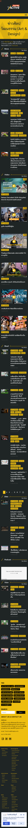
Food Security (15, 755)
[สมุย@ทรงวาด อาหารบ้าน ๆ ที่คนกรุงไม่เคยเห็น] (4, 588)
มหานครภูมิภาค (6, 704)
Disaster (13, 776)
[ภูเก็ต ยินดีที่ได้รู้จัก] (14, 214)
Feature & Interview (14, 787)
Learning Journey (14, 802)
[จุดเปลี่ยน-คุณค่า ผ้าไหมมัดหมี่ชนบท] (14, 270)
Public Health (15, 155)
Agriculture (19, 133)
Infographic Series (16, 503)
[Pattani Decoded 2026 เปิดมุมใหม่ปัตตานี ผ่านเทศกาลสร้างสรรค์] (14, 185)
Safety (13, 770)
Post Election (7, 695)
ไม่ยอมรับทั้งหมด (13, 823)
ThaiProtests (19, 698)
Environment (19, 686)
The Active (15, 45)
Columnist (14, 789)
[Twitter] (6, 739)
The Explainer (15, 799)
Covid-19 (13, 766)
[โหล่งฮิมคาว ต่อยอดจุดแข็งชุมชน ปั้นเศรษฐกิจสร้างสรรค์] (4, 605)
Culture (13, 53)
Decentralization (16, 606)
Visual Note (4, 801)
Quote (13, 791)
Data (2, 794)
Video (12, 794)
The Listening (6, 701)
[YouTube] (10, 739)
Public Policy (19, 695)
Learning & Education (17, 438)
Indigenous (22, 636)
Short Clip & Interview (14, 797)
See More (24, 50)
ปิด (21, 823)
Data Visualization (5, 797)
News (2, 785)
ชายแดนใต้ (17, 701)
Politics (13, 92)
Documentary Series (15, 807)
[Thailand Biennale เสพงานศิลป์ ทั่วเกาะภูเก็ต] (14, 241)
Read (12, 785)
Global (21, 501)
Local (20, 113)
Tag (2, 683)
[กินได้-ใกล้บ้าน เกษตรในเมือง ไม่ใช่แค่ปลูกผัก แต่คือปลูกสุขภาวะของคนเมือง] (4, 134)
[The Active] (13, 7)
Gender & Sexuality (14, 762)
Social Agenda (7, 698)
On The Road (15, 804)
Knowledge (4, 803)
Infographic (4, 799)
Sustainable (22, 135)
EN (21, 814)
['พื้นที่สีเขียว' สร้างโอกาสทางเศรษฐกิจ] (4, 548)
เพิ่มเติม (5, 820)
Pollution (18, 412)
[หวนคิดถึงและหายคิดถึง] (4, 637)
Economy (13, 463)
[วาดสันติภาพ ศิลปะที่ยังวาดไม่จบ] (14, 296)
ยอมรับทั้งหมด (6, 823)
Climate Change (15, 778)
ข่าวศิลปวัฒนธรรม (8, 42)
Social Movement (15, 95)
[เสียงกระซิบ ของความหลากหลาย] (4, 665)
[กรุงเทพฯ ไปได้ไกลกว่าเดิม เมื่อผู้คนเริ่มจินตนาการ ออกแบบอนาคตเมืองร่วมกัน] (4, 112)
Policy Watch (19, 692)
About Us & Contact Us (11, 717)
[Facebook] (2, 739)
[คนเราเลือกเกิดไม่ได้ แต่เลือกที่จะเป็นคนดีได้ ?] (14, 323)
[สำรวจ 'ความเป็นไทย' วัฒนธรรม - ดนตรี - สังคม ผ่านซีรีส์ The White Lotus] (4, 529)
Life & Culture (7, 692)
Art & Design (20, 53)
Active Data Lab (7, 686)
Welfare (13, 753)
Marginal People (15, 666)
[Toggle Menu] (26, 15)
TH (23, 814)
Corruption (4, 755)
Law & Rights (5, 752)
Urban (12, 70)
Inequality (15, 689)
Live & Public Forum (14, 810)
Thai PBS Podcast (4, 580)
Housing (13, 768)
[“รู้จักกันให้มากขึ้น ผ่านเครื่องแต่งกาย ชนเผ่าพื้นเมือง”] (4, 650)
